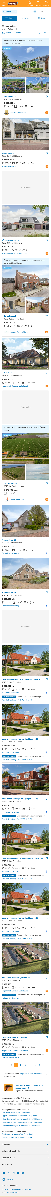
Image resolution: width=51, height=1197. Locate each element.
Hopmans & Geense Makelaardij (15, 386)
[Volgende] (40, 1065)
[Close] (15, 11)
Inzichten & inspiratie (11, 1151)
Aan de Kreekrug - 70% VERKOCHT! (17, 700)
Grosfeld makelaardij (10, 553)
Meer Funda (7, 1164)
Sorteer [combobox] (46, 33)
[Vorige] (11, 1065)
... (30, 1065)
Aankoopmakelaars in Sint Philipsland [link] (17, 1134)
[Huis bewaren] (46, 96)
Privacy (5, 1189)
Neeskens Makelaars (18, 112)
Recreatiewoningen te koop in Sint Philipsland (21, 1125)
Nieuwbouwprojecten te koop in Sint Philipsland (22, 1122)
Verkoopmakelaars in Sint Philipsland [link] (17, 1137)
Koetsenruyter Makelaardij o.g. (14, 253)
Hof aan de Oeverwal (10, 998)
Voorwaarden (15, 1189)
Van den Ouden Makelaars (20, 332)
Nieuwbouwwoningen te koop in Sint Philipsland (22, 1119)
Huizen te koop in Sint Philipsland (16, 1112)
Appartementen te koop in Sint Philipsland (19, 1116)
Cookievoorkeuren (11, 1192)
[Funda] (16, 3)
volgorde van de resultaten (31, 1073)
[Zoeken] (34, 11)
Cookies (27, 1189)
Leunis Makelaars (17, 499)
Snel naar (6, 1144)
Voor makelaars (8, 1158)
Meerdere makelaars (10, 692)
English (10, 1179)
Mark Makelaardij (9, 166)
